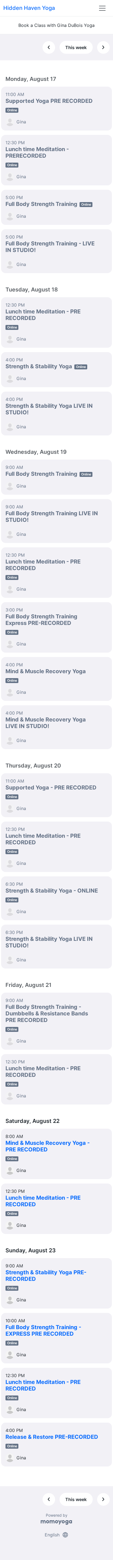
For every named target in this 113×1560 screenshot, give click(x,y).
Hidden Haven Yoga (29, 8)
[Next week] (103, 47)
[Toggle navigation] (102, 8)
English (57, 1534)
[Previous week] (49, 47)
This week (76, 47)
